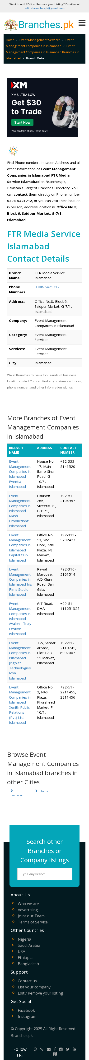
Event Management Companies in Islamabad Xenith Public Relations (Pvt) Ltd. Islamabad (20, 705)
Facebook (26, 1010)
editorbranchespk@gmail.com (45, 8)
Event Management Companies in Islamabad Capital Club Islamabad (20, 547)
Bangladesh (28, 963)
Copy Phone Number (50, 292)
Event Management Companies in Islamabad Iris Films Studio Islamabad (20, 582)
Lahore (45, 791)
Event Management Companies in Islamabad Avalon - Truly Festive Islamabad (20, 618)
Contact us (27, 980)
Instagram (27, 1016)
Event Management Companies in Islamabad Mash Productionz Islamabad (20, 510)
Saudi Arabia (29, 945)
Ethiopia (25, 957)
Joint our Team (31, 915)
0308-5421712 (47, 286)
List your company (34, 987)
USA (21, 951)
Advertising (28, 909)
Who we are (28, 903)
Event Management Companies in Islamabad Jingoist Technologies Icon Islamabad (20, 660)
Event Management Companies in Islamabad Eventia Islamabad (20, 474)
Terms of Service (33, 922)
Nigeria (24, 939)
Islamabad (17, 795)
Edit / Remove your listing (40, 993)
